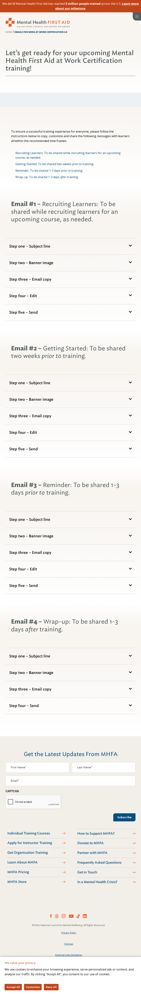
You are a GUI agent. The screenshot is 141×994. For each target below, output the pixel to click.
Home (9, 32)
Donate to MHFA (90, 843)
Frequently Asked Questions (99, 862)
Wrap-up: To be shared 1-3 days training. (47, 177)
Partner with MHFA (92, 853)
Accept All (13, 987)
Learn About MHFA (22, 862)
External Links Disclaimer (68, 955)
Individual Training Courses (28, 833)
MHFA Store (16, 882)
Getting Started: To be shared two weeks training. (54, 164)
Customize (33, 987)
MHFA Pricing (18, 872)
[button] (70, 246)
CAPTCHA (12, 791)
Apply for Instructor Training (29, 843)
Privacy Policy (68, 932)
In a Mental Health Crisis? (97, 882)
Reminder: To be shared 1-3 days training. (49, 171)
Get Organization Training (27, 852)
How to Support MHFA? (96, 833)
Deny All (51, 987)
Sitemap (68, 944)
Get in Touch (87, 872)
